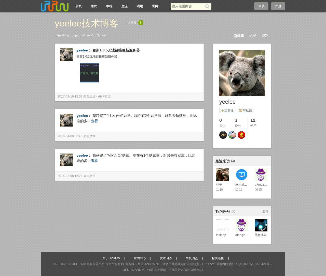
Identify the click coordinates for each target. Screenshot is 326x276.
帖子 (252, 36)
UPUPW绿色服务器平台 (88, 264)
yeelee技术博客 (86, 23)
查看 (94, 121)
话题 (140, 6)
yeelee (82, 50)
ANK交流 (104, 96)
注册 (278, 6)
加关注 (229, 110)
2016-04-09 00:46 (70, 136)
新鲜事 (239, 36)
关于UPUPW (111, 258)
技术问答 (166, 258)
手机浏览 (192, 258)
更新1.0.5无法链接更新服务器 (116, 50)
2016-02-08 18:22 (70, 176)
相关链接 (218, 258)
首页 (79, 6)
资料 (265, 36)
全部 (265, 211)
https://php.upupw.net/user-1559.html (80, 35)
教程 (109, 6)
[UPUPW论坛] (55, 6)
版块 (94, 6)
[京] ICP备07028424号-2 (256, 264)
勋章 (92, 136)
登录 (261, 6)
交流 (124, 6)
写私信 (247, 110)
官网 (155, 6)
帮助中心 (140, 258)
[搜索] (208, 6)
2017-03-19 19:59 (70, 96)
